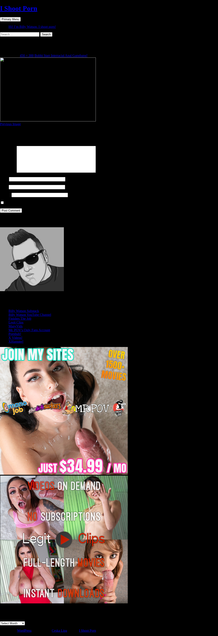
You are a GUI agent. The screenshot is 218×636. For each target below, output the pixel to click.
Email (4, 187)
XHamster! (16, 341)
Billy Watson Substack (24, 311)
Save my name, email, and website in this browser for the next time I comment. (58, 203)
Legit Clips (16, 322)
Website (5, 195)
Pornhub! (15, 334)
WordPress (24, 630)
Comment (8, 171)
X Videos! (15, 338)
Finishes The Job (20, 318)
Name (4, 179)
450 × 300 (27, 55)
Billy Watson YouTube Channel (30, 315)
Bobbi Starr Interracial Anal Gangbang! (60, 55)
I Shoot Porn (18, 8)
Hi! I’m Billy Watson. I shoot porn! (32, 27)
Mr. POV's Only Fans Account (29, 330)
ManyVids (16, 326)
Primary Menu (10, 19)
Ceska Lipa (59, 630)
